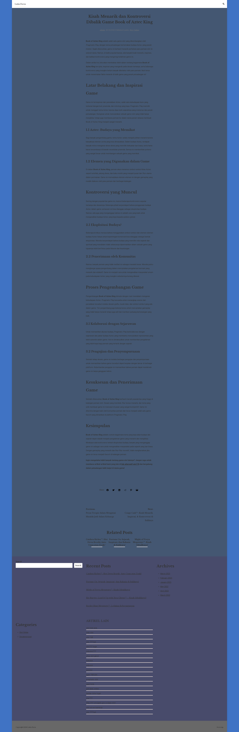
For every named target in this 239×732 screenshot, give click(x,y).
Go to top (220, 727)
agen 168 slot (91, 675)
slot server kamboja (94, 707)
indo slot (89, 632)
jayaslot (89, 670)
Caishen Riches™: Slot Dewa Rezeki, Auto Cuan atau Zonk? (97, 542)
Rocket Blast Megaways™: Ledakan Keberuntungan (110, 606)
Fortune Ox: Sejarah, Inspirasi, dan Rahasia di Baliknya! (119, 542)
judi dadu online (92, 689)
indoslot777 (91, 651)
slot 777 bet (91, 642)
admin (102, 30)
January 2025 (165, 582)
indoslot (89, 665)
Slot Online (134, 30)
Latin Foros (20, 4)
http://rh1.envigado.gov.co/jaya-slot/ (101, 703)
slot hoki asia (91, 628)
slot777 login (91, 647)
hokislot (89, 661)
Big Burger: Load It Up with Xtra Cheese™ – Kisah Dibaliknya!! (116, 598)
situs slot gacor (92, 656)
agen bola (90, 684)
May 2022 (164, 586)
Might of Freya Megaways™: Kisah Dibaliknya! (142, 542)
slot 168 (89, 637)
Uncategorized (25, 637)
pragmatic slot (92, 679)
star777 (89, 698)
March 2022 (165, 595)
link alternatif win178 (130, 464)
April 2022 (164, 591)
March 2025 (165, 574)
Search (19, 561)
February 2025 (166, 578)
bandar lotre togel (93, 693)
